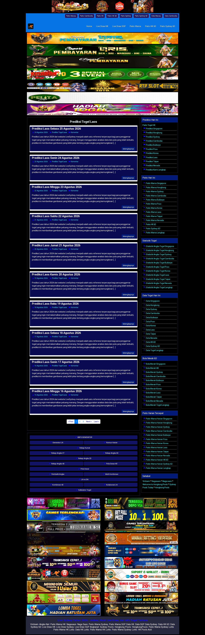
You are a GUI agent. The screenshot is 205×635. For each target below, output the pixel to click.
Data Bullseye (151, 317)
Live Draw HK (102, 26)
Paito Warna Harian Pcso (156, 439)
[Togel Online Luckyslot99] (141, 515)
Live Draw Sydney (65, 627)
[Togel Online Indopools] (141, 586)
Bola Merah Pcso (153, 384)
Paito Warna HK (58, 624)
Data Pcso (150, 321)
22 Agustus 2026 (41, 191)
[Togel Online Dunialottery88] (141, 539)
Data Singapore (152, 301)
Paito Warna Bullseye (154, 200)
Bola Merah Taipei (153, 397)
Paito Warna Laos (153, 212)
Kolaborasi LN (112, 485)
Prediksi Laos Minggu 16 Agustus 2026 (57, 391)
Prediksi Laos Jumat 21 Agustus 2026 (56, 245)
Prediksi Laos (151, 157)
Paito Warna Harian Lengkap (158, 468)
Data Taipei (150, 334)
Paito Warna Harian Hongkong (158, 423)
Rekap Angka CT (57, 453)
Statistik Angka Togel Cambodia (159, 259)
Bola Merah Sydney (154, 372)
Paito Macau (71, 16)
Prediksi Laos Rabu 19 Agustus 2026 (55, 303)
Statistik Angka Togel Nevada (158, 283)
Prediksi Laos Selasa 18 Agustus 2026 (56, 333)
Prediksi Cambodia (153, 141)
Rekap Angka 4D (57, 464)
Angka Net (44, 624)
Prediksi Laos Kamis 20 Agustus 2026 (56, 274)
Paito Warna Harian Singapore (158, 419)
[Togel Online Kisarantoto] (102, 86)
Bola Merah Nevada (154, 401)
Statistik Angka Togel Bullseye (158, 263)
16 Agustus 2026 (41, 366)
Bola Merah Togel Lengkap (157, 405)
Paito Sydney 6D (141, 16)
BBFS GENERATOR (84, 437)
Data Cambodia (171, 16)
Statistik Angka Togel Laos (157, 275)
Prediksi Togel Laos (83, 121)
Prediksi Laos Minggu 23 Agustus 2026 (57, 187)
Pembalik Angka (57, 474)
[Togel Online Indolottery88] (141, 563)
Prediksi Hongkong (153, 133)
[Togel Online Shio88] (141, 598)
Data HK (130, 624)
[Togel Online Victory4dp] (63, 515)
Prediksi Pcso (151, 149)
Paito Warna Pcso (153, 204)
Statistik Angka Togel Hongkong (159, 250)
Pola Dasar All (111, 464)
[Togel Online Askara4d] (63, 551)
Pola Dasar (84, 469)
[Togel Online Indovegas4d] (141, 610)
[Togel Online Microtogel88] (63, 503)
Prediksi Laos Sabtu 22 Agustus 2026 (56, 216)
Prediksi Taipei (152, 161)
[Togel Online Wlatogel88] (63, 574)
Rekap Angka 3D (111, 453)
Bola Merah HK (152, 368)
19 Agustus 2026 (41, 278)
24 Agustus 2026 (41, 132)
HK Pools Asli (145, 629)
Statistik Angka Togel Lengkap (159, 287)
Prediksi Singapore (153, 129)
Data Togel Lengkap (154, 350)
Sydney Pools (107, 627)
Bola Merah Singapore (155, 364)
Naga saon (167, 481)
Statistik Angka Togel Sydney (158, 254)
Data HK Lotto (82, 629)
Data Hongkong (152, 305)
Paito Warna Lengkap (155, 233)
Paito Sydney (126, 16)
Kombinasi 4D (57, 485)
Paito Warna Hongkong (155, 187)
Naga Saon (82, 624)
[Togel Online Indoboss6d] (141, 503)
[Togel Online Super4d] (102, 62)
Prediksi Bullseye (153, 145)
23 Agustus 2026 (41, 162)
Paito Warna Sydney (154, 191)
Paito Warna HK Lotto (63, 629)
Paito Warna (135, 26)
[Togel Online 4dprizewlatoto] (63, 586)
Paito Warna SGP (117, 624)
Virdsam (146, 481)
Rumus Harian (111, 443)
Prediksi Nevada (152, 165)
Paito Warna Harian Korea (156, 443)
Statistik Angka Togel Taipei (157, 279)
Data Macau (156, 16)
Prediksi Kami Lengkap (155, 170)
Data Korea (150, 325)
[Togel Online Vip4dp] (141, 527)
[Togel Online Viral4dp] (102, 110)
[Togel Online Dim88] (102, 50)
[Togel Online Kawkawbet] (63, 527)
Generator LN (57, 443)
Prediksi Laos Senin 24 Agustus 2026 (55, 158)
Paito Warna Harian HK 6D (156, 460)
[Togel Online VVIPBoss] (102, 38)
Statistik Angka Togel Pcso (157, 267)
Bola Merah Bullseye (154, 380)
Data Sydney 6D (152, 346)
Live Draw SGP (119, 26)
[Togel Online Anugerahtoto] (141, 551)
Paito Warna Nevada (154, 220)
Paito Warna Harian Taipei (156, 451)
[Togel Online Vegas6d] (63, 539)
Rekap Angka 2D (84, 458)
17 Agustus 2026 (41, 337)
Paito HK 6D (112, 16)
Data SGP (139, 624)
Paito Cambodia (86, 16)
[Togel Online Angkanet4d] (141, 574)
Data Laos (150, 330)
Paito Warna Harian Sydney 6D (159, 464)
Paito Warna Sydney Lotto (161, 627)
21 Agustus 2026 (41, 220)
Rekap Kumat (84, 448)
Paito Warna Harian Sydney (157, 427)
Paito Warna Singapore (155, 183)
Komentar (74, 132)
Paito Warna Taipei (153, 216)
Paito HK (100, 16)
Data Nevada (151, 338)
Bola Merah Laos (153, 393)
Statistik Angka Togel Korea (157, 271)
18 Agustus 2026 (41, 307)
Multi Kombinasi (111, 474)
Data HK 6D (150, 342)
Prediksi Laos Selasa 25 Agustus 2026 (56, 128)
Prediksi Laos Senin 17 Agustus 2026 (55, 362)
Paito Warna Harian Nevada (157, 456)
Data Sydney (151, 309)
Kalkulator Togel (84, 490)
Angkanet (94, 627)
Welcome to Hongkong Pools (155, 484)
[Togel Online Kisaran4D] (102, 74)
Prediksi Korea (151, 153)
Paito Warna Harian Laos (156, 447)
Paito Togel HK (149, 125)
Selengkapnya (128, 149)
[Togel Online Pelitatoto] (102, 98)
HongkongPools (140, 627)
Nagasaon (156, 481)
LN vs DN (84, 479)
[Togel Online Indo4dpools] (63, 610)
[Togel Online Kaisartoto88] (63, 598)
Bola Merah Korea (153, 389)
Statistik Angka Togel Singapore (159, 246)
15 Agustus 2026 (41, 395)
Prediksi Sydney (152, 137)
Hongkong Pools (162, 487)
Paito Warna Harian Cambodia (158, 431)
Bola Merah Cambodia (155, 376)
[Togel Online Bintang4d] (63, 563)
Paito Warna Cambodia (155, 196)
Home (89, 26)
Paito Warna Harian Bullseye (158, 435)
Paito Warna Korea (153, 208)
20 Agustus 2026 (41, 249)
